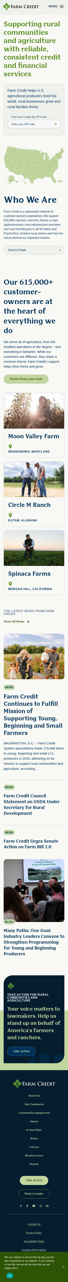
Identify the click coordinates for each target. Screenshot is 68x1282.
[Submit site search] (55, 124)
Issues (34, 1121)
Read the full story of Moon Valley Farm (34, 425)
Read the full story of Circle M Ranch (34, 494)
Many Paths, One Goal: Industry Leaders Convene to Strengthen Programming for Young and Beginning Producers (34, 942)
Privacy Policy (34, 1233)
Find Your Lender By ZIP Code (29, 116)
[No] (63, 1267)
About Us (34, 1096)
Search (34, 1164)
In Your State (34, 1130)
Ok (9, 1275)
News (34, 1138)
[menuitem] (21, 1206)
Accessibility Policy (34, 1241)
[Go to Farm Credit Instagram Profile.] (41, 1206)
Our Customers (34, 1104)
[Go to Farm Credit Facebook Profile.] (27, 1206)
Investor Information (34, 1250)
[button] (61, 6)
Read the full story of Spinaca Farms (34, 562)
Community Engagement (34, 1113)
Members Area (34, 1156)
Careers (34, 1147)
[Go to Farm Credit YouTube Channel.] (34, 1206)
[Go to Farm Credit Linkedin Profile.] (47, 1206)
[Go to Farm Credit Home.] (21, 6)
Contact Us (34, 1224)
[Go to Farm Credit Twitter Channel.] (21, 1206)
